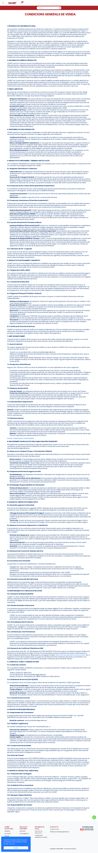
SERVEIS (7, 836)
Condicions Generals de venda (41, 836)
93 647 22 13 (55, 829)
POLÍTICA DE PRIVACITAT (38, 832)
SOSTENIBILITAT (24, 833)
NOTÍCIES (22, 831)
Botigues (8, 833)
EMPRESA (7, 831)
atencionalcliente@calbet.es (60, 832)
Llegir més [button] (12, 844)
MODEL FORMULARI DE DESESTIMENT (20, 438)
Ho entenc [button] (16, 847)
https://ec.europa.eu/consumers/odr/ (70, 655)
